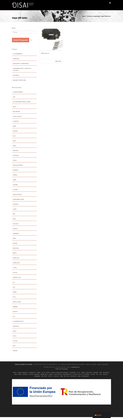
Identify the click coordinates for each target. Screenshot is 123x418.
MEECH (51, 374)
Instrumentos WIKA (18, 199)
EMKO (14, 145)
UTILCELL (15, 341)
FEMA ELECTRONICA (62, 372)
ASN (14, 97)
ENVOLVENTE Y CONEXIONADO (21, 63)
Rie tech (15, 311)
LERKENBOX (16, 233)
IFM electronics (17, 194)
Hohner (15, 189)
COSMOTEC (32, 372)
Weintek (15, 350)
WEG (14, 346)
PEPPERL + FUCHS (89, 374)
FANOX (53, 372)
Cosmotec (16, 121)
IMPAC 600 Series (45, 53)
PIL (97, 374)
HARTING (89, 372)
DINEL (39, 372)
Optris (15, 267)
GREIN (14, 180)
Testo (14, 336)
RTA (14, 316)
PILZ (100, 374)
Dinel (14, 126)
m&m (14, 238)
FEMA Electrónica (18, 165)
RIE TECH (44, 376)
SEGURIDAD (16, 75)
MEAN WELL (44, 374)
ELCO (43, 372)
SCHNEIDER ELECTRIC (18, 321)
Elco (14, 136)
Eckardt (15, 131)
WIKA (79, 376)
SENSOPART (16, 326)
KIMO (14, 219)
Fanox (15, 160)
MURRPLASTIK (67, 374)
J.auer (14, 209)
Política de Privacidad (61, 369)
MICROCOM (16, 258)
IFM (100, 372)
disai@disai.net (75, 367)
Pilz (14, 287)
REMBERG (37, 376)
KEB (14, 214)
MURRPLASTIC (16, 263)
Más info (59, 61)
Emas (14, 141)
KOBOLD (15, 228)
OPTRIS (75, 374)
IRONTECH (106, 372)
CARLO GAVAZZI (22, 372)
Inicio (84, 16)
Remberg (15, 306)
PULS (78, 372)
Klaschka (15, 224)
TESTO (50, 376)
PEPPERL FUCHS (17, 277)
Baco (14, 106)
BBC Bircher (16, 111)
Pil (13, 282)
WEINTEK (73, 376)
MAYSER (15, 243)
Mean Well (16, 248)
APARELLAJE (16, 58)
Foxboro (15, 170)
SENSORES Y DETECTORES (19, 80)
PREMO (15, 292)
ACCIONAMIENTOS (18, 54)
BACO (15, 372)
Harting (15, 185)
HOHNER (95, 372)
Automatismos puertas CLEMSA (22, 102)
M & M (31, 374)
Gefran (15, 175)
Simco (14, 331)
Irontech (15, 204)
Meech (15, 253)
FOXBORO (73, 372)
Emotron (15, 150)
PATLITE (15, 272)
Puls (14, 297)
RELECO (105, 374)
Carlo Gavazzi (17, 116)
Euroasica (16, 155)
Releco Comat (17, 302)
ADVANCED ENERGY (18, 92)
